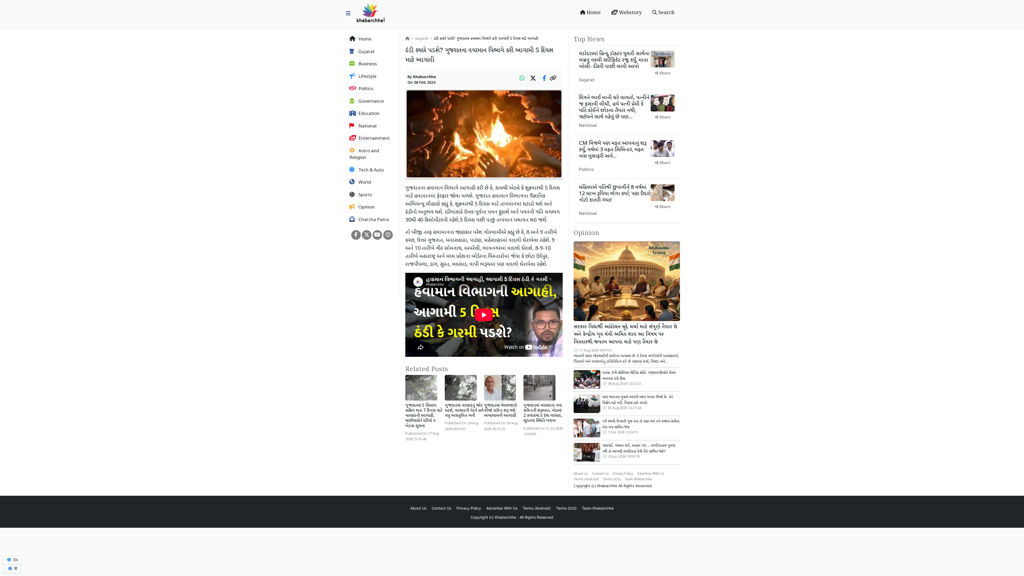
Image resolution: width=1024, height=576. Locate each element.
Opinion (366, 207)
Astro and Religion (364, 154)
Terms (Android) (586, 479)
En (15, 560)
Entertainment (373, 139)
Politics (365, 89)
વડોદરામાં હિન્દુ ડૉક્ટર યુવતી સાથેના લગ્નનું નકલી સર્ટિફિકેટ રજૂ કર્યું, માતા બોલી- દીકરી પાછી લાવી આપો (614, 60)
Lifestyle (367, 77)
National (367, 126)
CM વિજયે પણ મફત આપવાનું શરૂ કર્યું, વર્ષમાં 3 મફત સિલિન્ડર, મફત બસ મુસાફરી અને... (612, 150)
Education (368, 114)
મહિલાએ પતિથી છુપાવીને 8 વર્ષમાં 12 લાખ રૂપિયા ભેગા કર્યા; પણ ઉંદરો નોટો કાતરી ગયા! (615, 194)
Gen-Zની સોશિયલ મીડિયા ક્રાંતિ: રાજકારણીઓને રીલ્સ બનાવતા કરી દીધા (638, 375)
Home (593, 12)
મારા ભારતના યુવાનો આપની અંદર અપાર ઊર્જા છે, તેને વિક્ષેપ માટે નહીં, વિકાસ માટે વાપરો (637, 400)
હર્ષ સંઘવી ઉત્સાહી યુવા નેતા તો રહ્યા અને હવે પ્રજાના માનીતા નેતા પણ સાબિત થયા (640, 424)
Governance (370, 102)
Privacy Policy (623, 474)
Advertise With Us (650, 474)
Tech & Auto (370, 170)
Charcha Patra (373, 220)
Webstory (630, 12)
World (364, 183)
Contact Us (600, 474)
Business (367, 64)
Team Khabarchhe (638, 479)
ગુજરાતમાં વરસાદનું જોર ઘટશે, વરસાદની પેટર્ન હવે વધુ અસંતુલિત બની (464, 411)
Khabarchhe (424, 77)
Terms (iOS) (612, 479)
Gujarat (366, 52)
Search (666, 12)
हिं (15, 568)
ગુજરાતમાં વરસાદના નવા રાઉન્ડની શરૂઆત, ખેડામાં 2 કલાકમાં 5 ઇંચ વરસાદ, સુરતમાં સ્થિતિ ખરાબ (542, 413)
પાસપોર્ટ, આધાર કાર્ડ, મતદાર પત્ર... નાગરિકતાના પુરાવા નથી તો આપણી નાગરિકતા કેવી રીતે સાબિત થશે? (638, 448)
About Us (581, 474)
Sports (364, 195)
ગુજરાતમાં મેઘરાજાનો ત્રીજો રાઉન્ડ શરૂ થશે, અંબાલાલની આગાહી (500, 411)
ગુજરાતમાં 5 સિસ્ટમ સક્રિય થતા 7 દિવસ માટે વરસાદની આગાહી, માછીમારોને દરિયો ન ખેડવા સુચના (423, 416)
